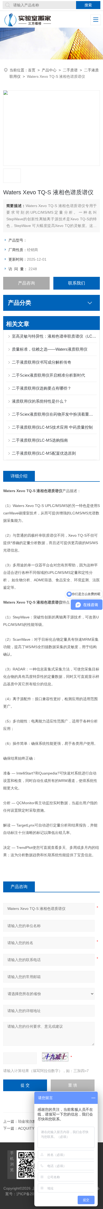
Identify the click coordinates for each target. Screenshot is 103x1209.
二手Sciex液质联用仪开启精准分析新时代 (48, 375)
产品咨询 (26, 283)
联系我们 (76, 283)
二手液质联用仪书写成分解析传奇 (41, 362)
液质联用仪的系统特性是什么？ (39, 401)
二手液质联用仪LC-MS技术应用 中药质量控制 (52, 427)
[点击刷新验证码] (55, 1056)
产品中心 (49, 70)
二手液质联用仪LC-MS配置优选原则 (44, 453)
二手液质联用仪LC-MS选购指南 (40, 440)
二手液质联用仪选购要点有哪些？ (41, 388)
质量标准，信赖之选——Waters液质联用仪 (49, 349)
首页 (31, 70)
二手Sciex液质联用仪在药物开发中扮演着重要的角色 (54, 414)
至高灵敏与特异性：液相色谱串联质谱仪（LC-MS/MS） (54, 336)
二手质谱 (70, 70)
